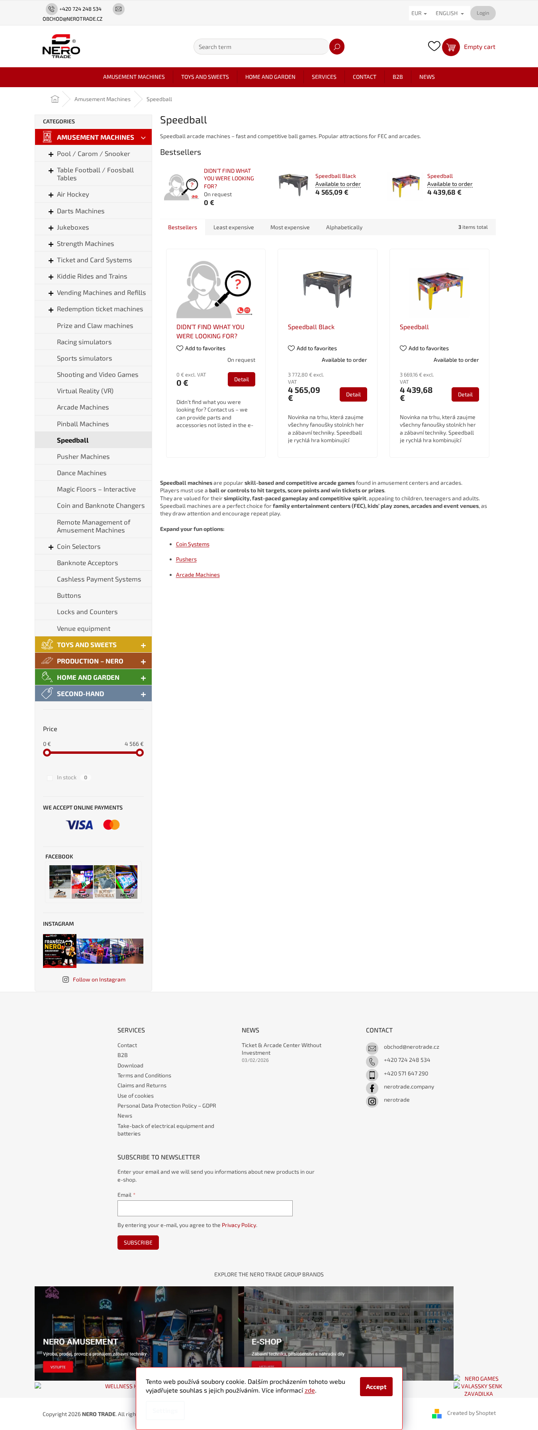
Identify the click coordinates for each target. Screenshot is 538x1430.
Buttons (69, 595)
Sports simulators (84, 358)
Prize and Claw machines (95, 325)
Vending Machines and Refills (101, 292)
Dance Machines (82, 472)
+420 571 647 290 (406, 1073)
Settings (165, 1410)
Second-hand (80, 693)
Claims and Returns (141, 1085)
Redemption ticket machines (100, 308)
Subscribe (138, 1242)
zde (310, 1390)
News (124, 1115)
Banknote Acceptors (87, 562)
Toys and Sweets (87, 644)
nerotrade (397, 1099)
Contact (127, 1045)
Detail (241, 379)
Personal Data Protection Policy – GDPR (166, 1105)
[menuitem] (134, 76)
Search (336, 47)
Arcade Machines (83, 407)
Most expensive (290, 227)
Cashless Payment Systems (99, 579)
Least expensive (233, 227)
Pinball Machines (83, 423)
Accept (376, 1386)
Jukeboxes (73, 227)
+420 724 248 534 (407, 1059)
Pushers (186, 559)
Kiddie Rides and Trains (92, 276)
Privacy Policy (239, 1224)
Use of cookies (135, 1095)
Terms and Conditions (144, 1075)
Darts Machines (81, 211)
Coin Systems (192, 543)
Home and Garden (88, 677)
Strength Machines (85, 243)
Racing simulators (84, 341)
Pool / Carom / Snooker (93, 153)
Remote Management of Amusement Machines (93, 526)
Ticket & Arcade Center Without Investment (281, 1049)
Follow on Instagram (99, 979)
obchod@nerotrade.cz (411, 1046)
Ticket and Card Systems (94, 259)
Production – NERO (90, 661)
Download (130, 1065)
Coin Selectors (79, 546)
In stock (72, 777)
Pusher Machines (83, 456)
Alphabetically (344, 227)
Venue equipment (83, 628)
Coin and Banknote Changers (101, 505)
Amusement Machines (95, 137)
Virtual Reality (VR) (85, 390)
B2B (122, 1055)
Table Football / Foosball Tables (95, 173)
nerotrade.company (409, 1086)
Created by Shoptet (471, 1413)
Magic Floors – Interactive (96, 489)
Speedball (73, 440)
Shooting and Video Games (98, 374)
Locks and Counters (87, 611)
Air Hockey (73, 194)
